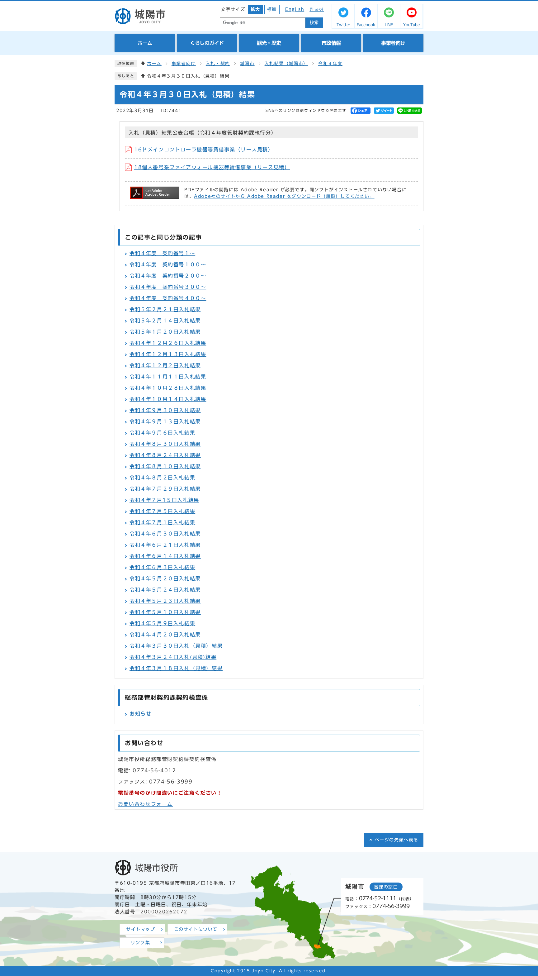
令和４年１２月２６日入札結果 (168, 342)
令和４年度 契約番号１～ (162, 253)
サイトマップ (140, 929)
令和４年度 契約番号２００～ (168, 275)
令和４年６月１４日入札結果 (165, 556)
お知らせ (140, 713)
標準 (272, 9)
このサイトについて (196, 929)
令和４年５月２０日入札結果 (165, 578)
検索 (314, 22)
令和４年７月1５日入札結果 (164, 500)
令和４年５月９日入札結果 (162, 623)
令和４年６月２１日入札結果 (165, 544)
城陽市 (247, 63)
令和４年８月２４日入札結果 (165, 455)
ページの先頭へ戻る (396, 840)
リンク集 (140, 942)
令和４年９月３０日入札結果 (165, 410)
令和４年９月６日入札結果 (162, 432)
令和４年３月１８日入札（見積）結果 (176, 668)
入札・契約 (218, 63)
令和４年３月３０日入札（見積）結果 (176, 645)
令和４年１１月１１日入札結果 (168, 376)
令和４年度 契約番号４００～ (168, 298)
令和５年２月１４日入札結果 (165, 320)
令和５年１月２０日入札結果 (165, 331)
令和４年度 (330, 63)
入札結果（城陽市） (286, 63)
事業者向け (184, 63)
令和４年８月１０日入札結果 (165, 466)
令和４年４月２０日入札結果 (165, 634)
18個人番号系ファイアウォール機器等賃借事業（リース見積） (212, 167)
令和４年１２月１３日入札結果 (168, 354)
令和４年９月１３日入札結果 (165, 421)
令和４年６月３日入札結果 (162, 567)
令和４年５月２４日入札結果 (165, 589)
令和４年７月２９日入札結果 (165, 488)
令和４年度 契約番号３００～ (168, 286)
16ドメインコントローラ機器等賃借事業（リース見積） (204, 149)
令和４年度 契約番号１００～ (168, 264)
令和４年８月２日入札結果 (162, 477)
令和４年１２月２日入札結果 (165, 365)
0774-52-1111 (377, 898)
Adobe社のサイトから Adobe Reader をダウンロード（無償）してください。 (284, 196)
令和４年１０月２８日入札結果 (168, 387)
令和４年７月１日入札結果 (162, 522)
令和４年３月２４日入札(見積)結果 (173, 657)
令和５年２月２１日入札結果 (165, 309)
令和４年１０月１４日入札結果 (168, 399)
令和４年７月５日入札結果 (162, 511)
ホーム (154, 63)
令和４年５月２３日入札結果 (165, 600)
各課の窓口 (386, 887)
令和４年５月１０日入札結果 (165, 612)
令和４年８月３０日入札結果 (165, 443)
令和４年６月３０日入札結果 (165, 533)
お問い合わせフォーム (145, 804)
